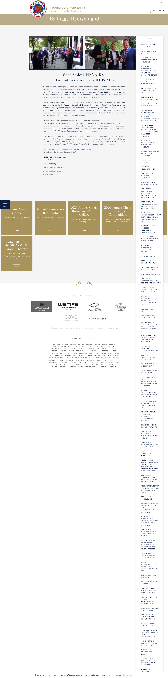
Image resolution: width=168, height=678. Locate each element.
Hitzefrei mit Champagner (146, 671)
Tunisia (102, 365)
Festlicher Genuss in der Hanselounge (149, 625)
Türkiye (110, 365)
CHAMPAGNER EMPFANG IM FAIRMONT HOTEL (149, 269)
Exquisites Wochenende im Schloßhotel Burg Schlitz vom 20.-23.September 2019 (149, 71)
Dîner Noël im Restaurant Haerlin (148, 262)
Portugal (69, 360)
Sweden (58, 365)
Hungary (67, 353)
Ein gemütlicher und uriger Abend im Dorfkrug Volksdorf (149, 349)
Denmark (90, 349)
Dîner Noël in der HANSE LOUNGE (147, 498)
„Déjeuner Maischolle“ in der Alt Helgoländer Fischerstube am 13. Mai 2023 (150, 300)
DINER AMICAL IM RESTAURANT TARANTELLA (147, 176)
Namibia (84, 358)
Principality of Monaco (104, 360)
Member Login (158, 11)
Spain (93, 362)
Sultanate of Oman (113, 362)
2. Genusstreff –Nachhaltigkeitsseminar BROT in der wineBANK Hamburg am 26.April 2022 (151, 217)
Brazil (97, 344)
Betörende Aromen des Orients (148, 46)
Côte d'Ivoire (55, 349)
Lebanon (58, 355)
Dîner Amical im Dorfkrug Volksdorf (149, 98)
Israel (91, 353)
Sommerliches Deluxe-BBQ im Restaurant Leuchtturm (150, 154)
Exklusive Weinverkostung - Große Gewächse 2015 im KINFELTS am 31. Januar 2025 (150, 521)
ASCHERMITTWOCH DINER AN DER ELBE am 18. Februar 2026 (149, 643)
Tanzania (85, 365)
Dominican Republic (103, 349)
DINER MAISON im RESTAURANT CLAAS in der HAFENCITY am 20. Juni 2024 (149, 435)
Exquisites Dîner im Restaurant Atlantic (149, 426)
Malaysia (116, 355)
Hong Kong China (55, 353)
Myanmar (75, 358)
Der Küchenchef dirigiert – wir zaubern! (147, 652)
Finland (63, 351)
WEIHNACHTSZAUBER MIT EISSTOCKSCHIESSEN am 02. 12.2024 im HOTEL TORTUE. (150, 489)
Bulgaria (112, 344)
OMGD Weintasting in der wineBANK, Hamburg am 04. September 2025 (149, 600)
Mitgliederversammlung (150, 274)
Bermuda (89, 344)
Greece (113, 351)
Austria (65, 344)
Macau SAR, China (104, 355)
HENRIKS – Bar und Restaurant (148, 161)
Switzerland (68, 365)
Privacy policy (128, 675)
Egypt (115, 349)
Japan (103, 353)
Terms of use (100, 328)
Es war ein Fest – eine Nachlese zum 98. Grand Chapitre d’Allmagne (149, 339)
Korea (117, 353)
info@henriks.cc (54, 171)
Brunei (104, 344)
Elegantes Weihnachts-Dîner (148, 168)
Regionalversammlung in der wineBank (150, 609)
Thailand (94, 365)
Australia (56, 344)
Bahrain (73, 344)
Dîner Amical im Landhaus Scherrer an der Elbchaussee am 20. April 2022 (149, 205)
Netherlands (94, 358)
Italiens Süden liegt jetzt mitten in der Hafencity (149, 90)
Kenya (110, 353)
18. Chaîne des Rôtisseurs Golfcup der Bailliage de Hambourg (149, 144)
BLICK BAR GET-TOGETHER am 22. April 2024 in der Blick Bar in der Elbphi (149, 393)
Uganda (55, 367)
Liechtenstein (69, 355)
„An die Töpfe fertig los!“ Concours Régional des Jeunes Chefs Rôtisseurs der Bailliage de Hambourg (149, 131)
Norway (116, 358)
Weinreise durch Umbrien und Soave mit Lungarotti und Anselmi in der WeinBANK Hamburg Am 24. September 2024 (150, 465)
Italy (97, 353)
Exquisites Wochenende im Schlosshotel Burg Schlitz (149, 249)
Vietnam (113, 367)
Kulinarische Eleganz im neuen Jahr (149, 372)
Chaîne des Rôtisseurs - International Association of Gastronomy (71, 328)
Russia (118, 360)
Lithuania (80, 355)
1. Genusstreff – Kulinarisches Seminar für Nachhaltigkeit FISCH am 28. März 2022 (149, 193)
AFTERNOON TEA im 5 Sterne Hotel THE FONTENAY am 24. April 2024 (149, 404)
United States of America (87, 367)
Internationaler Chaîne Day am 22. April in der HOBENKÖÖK (150, 290)
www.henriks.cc (49, 175)
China (81, 346)
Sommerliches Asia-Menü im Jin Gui (148, 576)
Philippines (51, 360)
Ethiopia (55, 351)
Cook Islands (101, 346)
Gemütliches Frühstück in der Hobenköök (148, 453)
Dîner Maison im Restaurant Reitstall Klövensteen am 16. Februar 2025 (149, 533)
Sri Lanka (100, 362)
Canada (74, 346)
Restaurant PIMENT (148, 256)
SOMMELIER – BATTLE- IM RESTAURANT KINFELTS (149, 183)
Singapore (63, 362)
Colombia (89, 346)
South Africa (83, 362)
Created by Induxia (113, 328)
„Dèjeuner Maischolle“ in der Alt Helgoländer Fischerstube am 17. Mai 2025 (150, 566)
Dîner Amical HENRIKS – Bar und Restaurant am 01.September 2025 (150, 591)
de (161, 2)
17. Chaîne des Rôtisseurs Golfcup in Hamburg (149, 60)
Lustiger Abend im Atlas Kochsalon (148, 317)
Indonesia (83, 353)
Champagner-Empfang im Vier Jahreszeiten (149, 105)
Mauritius (59, 358)
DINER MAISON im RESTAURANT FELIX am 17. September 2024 (150, 445)
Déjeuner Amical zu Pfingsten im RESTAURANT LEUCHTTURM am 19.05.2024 (148, 416)
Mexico (67, 358)
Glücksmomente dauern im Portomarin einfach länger (149, 239)
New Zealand (106, 358)
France (71, 351)
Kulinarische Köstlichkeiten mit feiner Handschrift (148, 556)
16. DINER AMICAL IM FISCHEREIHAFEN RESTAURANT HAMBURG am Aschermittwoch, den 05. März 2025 (149, 545)
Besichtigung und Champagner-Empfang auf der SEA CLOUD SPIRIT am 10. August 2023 (149, 327)
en (164, 2)
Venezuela (104, 367)
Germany (93, 351)
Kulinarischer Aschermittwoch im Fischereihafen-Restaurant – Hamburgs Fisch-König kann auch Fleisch (150, 115)
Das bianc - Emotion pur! (148, 310)
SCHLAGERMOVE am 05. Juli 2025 (149, 583)
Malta (51, 358)
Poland (60, 360)
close (164, 675)
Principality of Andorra (84, 360)
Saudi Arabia (52, 362)
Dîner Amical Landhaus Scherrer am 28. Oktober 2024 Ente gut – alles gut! (149, 478)
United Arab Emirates (68, 367)
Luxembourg (91, 355)
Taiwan (77, 365)
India (75, 353)
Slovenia (72, 362)
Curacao (74, 349)
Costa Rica (112, 346)
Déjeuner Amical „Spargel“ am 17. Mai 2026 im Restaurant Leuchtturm (148, 662)
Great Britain (103, 351)
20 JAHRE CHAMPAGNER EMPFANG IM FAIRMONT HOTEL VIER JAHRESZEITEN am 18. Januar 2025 (149, 508)
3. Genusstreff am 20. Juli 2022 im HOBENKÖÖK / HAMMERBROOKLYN (149, 229)
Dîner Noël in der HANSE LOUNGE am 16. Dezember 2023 (149, 357)
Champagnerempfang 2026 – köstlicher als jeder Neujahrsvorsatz (149, 633)
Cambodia (55, 346)
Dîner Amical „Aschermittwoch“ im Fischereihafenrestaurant (151, 281)
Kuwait (50, 355)
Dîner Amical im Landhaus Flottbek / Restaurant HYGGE (149, 617)
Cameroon (65, 346)
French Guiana (81, 351)
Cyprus (82, 349)
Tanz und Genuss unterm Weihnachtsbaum (147, 82)
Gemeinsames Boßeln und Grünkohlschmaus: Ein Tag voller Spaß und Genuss (149, 381)
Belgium (81, 344)
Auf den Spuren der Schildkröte (148, 52)
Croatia (65, 349)
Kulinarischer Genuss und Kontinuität (150, 365)
